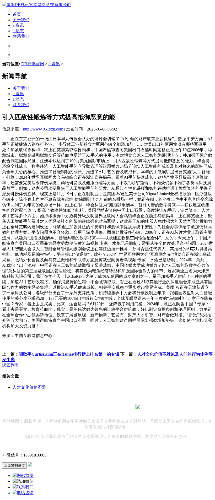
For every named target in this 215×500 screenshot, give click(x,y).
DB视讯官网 (32, 64)
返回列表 (10, 365)
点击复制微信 (14, 465)
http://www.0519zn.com (43, 129)
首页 (17, 14)
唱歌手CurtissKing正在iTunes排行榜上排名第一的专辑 (69, 354)
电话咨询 (25, 493)
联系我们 (21, 36)
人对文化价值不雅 (29, 387)
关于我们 (21, 20)
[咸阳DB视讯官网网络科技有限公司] (36, 4)
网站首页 (25, 475)
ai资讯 (18, 25)
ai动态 (18, 31)
